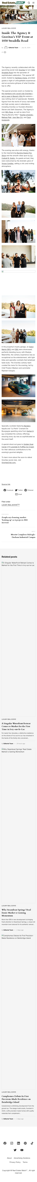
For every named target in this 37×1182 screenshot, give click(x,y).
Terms (25, 1162)
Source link (6, 484)
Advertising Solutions (22, 1158)
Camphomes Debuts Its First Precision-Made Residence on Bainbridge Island (16, 1099)
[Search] (29, 2)
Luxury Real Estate (9, 28)
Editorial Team (13, 47)
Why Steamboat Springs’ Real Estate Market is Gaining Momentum (16, 912)
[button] (33, 2)
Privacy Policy (15, 1162)
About (9, 1158)
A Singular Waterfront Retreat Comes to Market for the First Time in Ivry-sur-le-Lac (16, 726)
